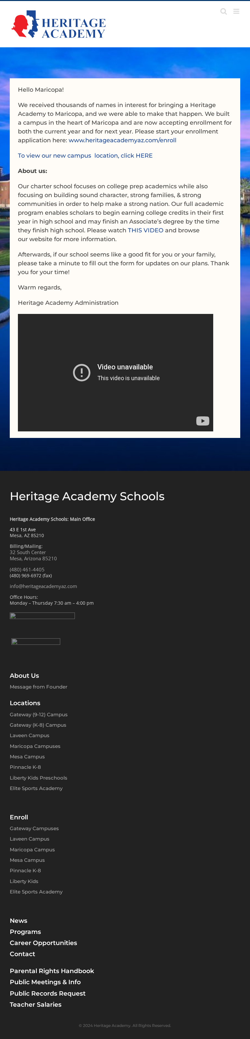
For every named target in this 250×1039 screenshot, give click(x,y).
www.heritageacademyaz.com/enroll (122, 140)
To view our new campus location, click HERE (85, 155)
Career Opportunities (43, 943)
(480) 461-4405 (27, 569)
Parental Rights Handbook (52, 971)
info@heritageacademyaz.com (43, 586)
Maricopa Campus (32, 849)
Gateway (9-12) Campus (39, 714)
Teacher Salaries (36, 1004)
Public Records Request (48, 993)
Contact (22, 954)
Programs (25, 932)
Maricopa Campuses (35, 746)
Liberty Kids (24, 881)
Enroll (19, 817)
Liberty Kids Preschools (38, 778)
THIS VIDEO (145, 230)
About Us (24, 675)
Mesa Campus (27, 756)
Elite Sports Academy (36, 788)
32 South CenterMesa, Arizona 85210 (33, 555)
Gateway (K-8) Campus (38, 725)
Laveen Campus (29, 735)
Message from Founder (38, 687)
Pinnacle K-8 (25, 767)
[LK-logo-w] (35, 641)
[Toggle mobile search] (223, 11)
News (18, 920)
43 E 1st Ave (23, 529)
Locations (25, 703)
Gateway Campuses (34, 828)
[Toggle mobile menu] (236, 11)
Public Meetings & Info (45, 982)
